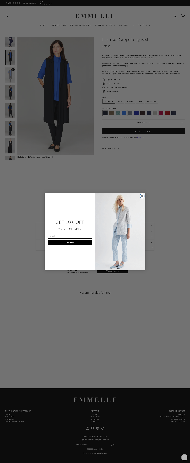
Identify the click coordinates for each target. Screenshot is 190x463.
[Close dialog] (142, 196)
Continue (70, 242)
